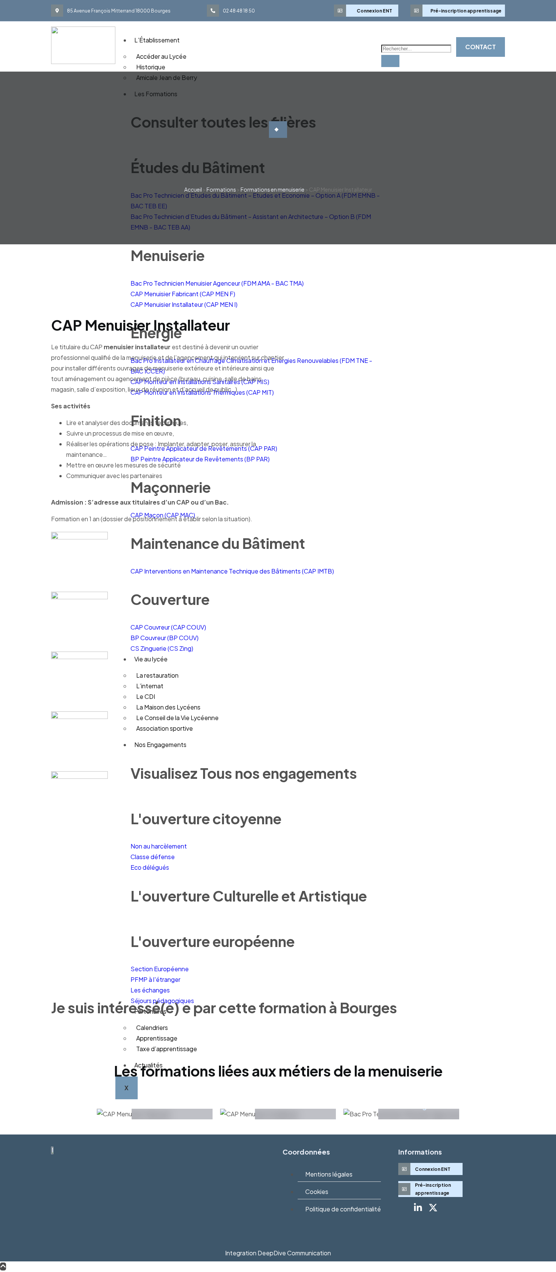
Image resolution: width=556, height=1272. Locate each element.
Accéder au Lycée (161, 56)
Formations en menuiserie (272, 189)
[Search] (390, 61)
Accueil (193, 189)
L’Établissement (157, 40)
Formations (221, 189)
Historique (150, 67)
